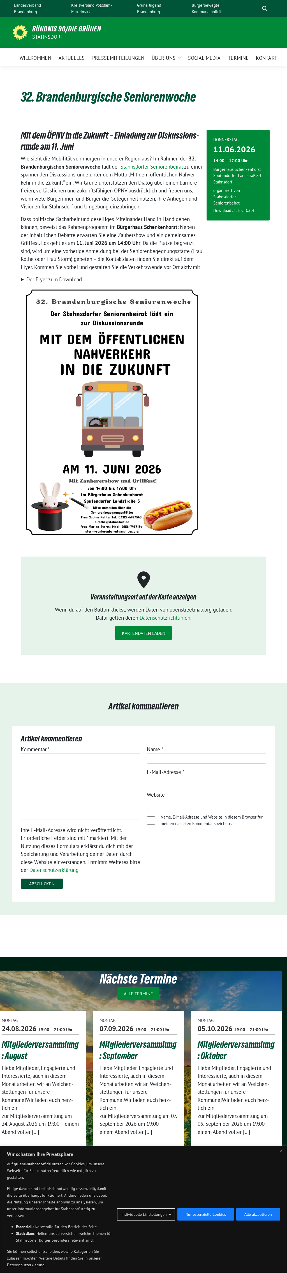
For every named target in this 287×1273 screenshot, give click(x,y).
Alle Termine (138, 993)
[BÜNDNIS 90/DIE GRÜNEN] (20, 32)
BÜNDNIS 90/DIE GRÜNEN (66, 29)
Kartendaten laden (143, 633)
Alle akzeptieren (258, 1214)
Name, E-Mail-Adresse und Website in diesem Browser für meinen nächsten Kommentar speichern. (212, 820)
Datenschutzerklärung (53, 870)
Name (155, 749)
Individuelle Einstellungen (144, 1214)
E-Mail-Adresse (165, 772)
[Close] (281, 1150)
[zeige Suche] (264, 8)
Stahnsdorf (47, 37)
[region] (143, 1209)
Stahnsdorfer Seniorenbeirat (152, 166)
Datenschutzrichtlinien (165, 617)
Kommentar (35, 749)
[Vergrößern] (196, 291)
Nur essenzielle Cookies (206, 1214)
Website (156, 794)
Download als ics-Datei (233, 210)
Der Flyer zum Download (54, 279)
